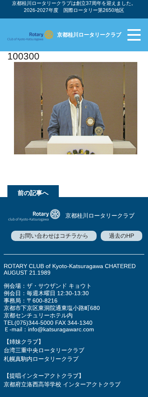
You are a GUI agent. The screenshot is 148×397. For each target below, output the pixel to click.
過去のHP (121, 235)
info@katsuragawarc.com (61, 329)
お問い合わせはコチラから (53, 235)
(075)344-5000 (33, 322)
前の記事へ (33, 192)
